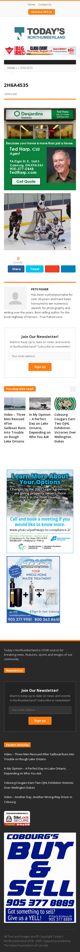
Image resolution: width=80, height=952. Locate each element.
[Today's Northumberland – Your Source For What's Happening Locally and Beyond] (40, 34)
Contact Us (44, 4)
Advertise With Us (41, 12)
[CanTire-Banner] (40, 50)
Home (31, 4)
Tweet (35, 269)
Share (16, 269)
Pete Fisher (39, 289)
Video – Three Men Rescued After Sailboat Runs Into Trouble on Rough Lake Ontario (15, 427)
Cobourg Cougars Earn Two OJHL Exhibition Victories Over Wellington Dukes (65, 427)
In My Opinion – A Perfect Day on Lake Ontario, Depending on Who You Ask (40, 425)
